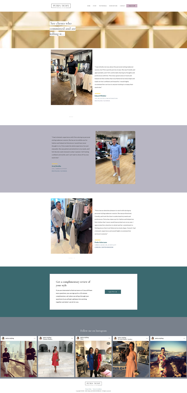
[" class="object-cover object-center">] (19, 356)
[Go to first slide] (90, 84)
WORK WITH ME (113, 5)
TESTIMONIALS (103, 5)
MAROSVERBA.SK (97, 391)
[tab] (69, 116)
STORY (94, 5)
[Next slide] (133, 157)
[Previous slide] (53, 84)
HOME (88, 5)
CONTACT (122, 5)
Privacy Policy (88, 389)
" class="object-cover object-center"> (19, 356)
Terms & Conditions (97, 389)
